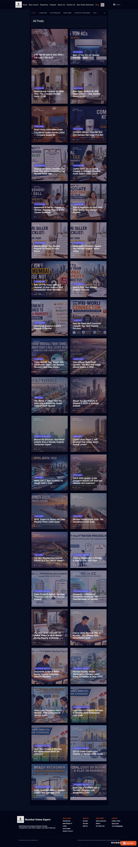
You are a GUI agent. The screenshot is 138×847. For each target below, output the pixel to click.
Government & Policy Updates (82, 13)
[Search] (102, 5)
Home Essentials (78, 52)
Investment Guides (78, 359)
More (94, 13)
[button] (104, 13)
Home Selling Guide (55, 13)
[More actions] (65, 32)
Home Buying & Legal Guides (81, 555)
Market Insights (67, 13)
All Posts (33, 13)
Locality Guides (43, 13)
